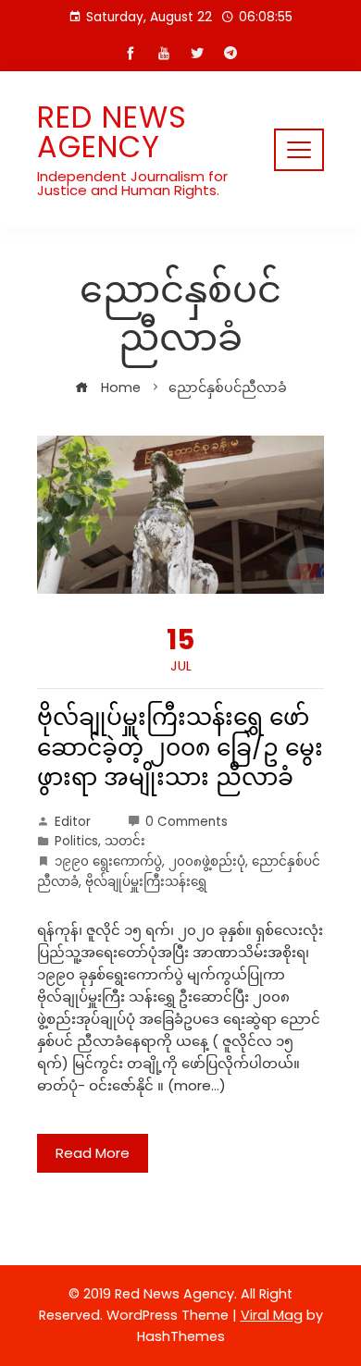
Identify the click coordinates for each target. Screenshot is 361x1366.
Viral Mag (272, 1315)
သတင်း (125, 841)
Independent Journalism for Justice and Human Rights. (132, 183)
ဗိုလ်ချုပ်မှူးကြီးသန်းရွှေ (145, 882)
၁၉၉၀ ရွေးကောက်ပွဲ (108, 861)
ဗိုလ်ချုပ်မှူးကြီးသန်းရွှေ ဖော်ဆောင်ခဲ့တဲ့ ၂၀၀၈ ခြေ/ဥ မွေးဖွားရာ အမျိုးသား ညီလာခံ (180, 747)
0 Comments (186, 822)
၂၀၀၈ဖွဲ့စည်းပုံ (206, 861)
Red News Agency (112, 131)
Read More (93, 1153)
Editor (73, 822)
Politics (76, 841)
